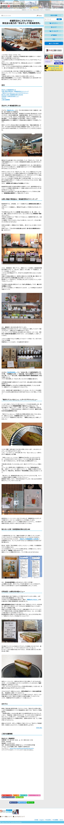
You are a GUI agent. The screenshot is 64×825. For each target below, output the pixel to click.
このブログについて (19, 816)
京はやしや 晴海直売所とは (9, 90)
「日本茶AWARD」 (11, 372)
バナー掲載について (6, 816)
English (42, 820)
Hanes (40, 15)
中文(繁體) (55, 820)
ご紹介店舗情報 (6, 99)
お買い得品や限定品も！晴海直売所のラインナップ (15, 91)
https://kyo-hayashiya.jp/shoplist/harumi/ (21, 748)
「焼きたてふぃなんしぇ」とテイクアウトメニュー (15, 93)
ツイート (23, 802)
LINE (30, 802)
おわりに (4, 98)
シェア (14, 802)
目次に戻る (39, 728)
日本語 (36, 820)
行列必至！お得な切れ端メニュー (10, 96)
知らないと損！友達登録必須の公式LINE (12, 94)
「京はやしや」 (10, 110)
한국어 (61, 820)
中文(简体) (48, 820)
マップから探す (54, 43)
